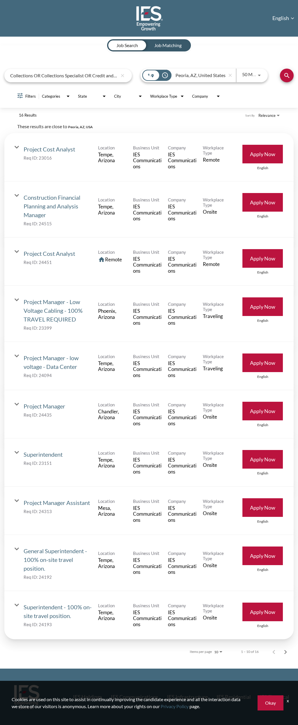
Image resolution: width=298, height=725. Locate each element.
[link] (149, 157)
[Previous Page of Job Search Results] (274, 652)
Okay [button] (270, 703)
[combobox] (64, 75)
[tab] (127, 45)
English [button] (281, 18)
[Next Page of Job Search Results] (285, 652)
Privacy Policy (175, 706)
